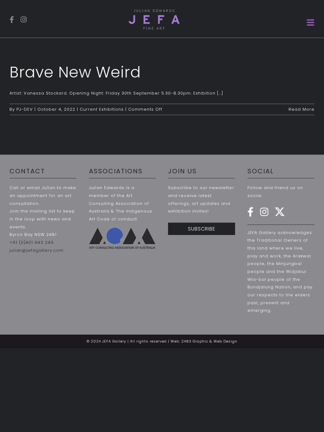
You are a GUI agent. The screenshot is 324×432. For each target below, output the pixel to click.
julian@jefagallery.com (36, 250)
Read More (302, 109)
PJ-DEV (24, 109)
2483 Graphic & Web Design (209, 341)
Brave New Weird (75, 72)
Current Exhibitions (102, 109)
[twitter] (280, 212)
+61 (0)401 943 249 (31, 242)
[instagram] (24, 19)
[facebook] (11, 19)
